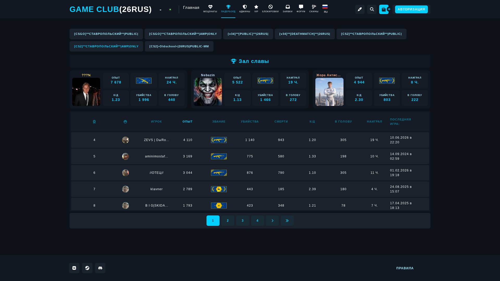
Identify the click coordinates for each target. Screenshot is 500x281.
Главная (191, 7)
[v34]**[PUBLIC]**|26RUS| (248, 33)
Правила (405, 268)
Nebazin (208, 75)
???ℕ (86, 75)
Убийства (250, 121)
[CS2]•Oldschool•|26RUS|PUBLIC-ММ (179, 46)
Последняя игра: (400, 121)
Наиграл (374, 121)
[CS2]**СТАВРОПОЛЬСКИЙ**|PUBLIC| (371, 33)
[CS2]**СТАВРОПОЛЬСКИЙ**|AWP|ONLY (106, 46)
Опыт (188, 121)
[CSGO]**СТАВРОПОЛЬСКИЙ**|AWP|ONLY (183, 33)
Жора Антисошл (329, 75)
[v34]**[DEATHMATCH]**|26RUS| (304, 33)
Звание (219, 121)
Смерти (281, 121)
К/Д (312, 121)
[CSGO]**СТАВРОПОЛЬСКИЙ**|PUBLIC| (106, 33)
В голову (343, 121)
